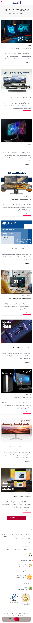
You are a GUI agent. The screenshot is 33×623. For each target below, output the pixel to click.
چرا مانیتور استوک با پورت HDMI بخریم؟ (22, 348)
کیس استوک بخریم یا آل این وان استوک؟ (22, 397)
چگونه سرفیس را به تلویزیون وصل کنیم (22, 496)
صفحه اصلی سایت (19, 13)
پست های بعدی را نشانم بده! (16, 518)
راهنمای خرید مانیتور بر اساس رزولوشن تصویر (20, 249)
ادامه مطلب (27, 62)
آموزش (29, 45)
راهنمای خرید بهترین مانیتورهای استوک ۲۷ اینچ (20, 298)
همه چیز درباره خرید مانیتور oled (23, 147)
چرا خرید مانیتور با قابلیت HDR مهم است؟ (21, 199)
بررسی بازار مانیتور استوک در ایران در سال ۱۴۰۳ (20, 48)
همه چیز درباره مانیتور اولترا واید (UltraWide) (20, 447)
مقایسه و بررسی (27, 196)
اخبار (30, 345)
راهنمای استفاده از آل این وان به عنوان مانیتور (20, 97)
